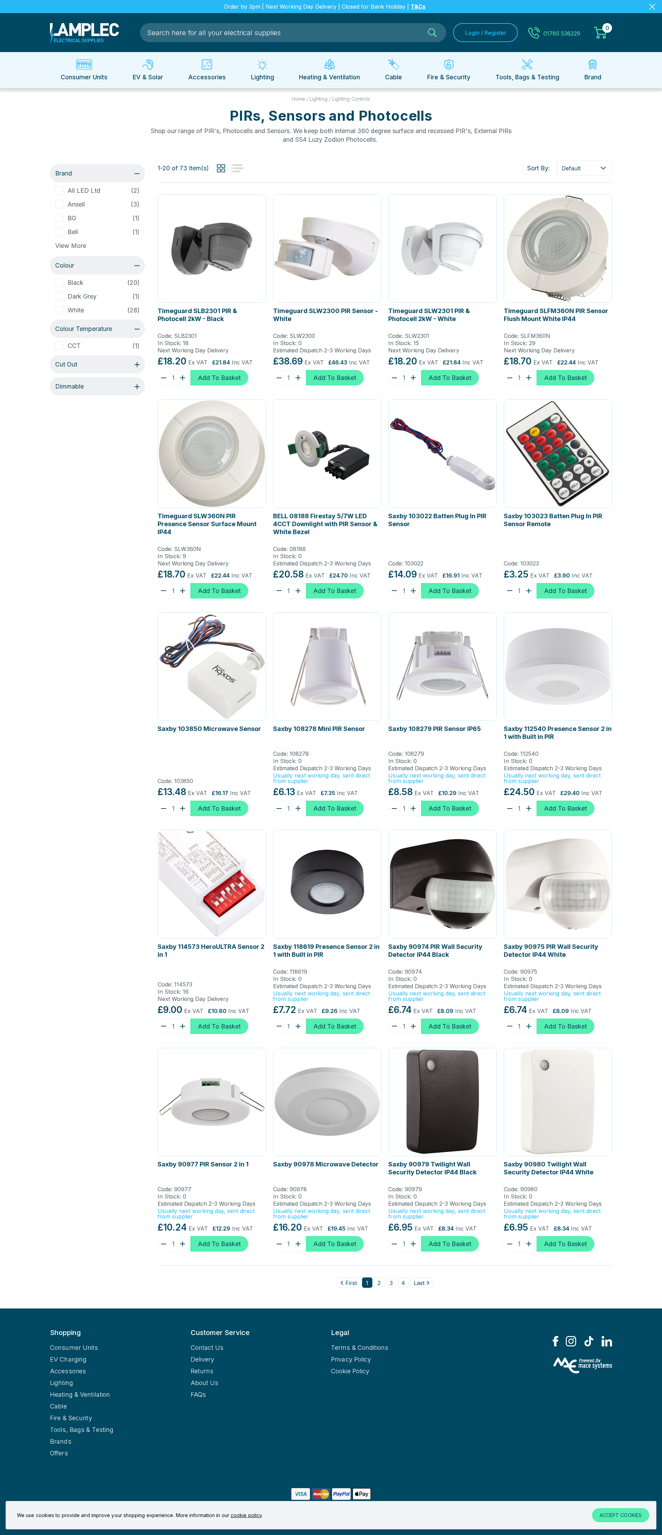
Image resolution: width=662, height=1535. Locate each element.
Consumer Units (74, 1347)
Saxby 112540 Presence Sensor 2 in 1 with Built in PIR (558, 732)
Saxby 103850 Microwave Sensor (209, 728)
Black (75, 282)
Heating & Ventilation (80, 1394)
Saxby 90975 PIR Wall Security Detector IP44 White (551, 950)
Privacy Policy (351, 1359)
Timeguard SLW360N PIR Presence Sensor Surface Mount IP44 (207, 523)
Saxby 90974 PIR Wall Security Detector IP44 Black (435, 950)
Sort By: (538, 168)
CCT (74, 345)
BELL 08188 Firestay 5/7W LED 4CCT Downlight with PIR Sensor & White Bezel (325, 523)
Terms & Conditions (359, 1347)
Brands (60, 1441)
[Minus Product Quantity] (162, 377)
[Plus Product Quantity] (184, 377)
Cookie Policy (350, 1371)
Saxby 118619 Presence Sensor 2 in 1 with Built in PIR (326, 950)
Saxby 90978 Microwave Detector (326, 1164)
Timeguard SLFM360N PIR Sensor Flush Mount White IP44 (556, 314)
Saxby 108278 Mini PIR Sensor (319, 728)
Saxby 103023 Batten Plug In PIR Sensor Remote (553, 520)
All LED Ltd (84, 190)
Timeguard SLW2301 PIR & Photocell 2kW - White (429, 314)
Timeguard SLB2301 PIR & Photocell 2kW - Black (197, 314)
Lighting (61, 1382)
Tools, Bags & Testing (81, 1429)
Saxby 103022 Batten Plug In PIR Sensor (437, 520)
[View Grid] (221, 168)
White (76, 310)
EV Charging (68, 1359)
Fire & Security (71, 1418)
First (351, 1283)
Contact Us (207, 1347)
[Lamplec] (84, 33)
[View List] (237, 168)
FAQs (198, 1394)
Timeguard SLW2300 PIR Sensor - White (325, 314)
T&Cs (418, 6)
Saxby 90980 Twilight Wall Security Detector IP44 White (548, 1168)
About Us (205, 1382)
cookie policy (246, 1515)
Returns (202, 1371)
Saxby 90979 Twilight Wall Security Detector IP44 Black (432, 1168)
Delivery (202, 1359)
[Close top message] (652, 7)
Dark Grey (82, 296)
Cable (58, 1406)
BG (72, 218)
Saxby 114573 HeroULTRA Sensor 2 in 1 (211, 950)
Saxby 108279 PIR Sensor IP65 (434, 728)
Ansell (76, 204)
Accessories (68, 1371)
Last (419, 1283)
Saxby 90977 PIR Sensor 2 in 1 (203, 1164)
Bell (73, 231)
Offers (59, 1453)
